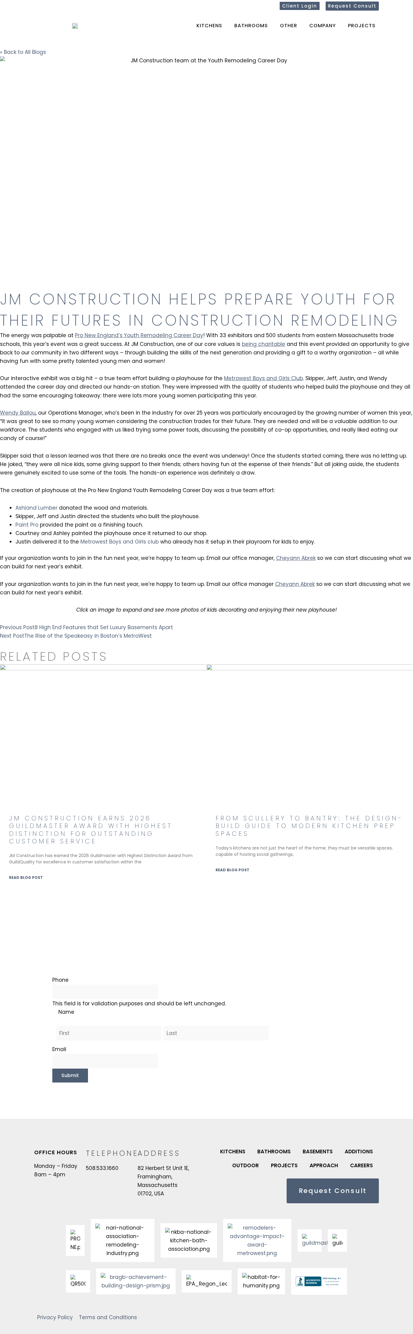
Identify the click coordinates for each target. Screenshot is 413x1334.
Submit (70, 1075)
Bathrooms (251, 25)
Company (322, 25)
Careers (361, 1165)
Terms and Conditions (108, 1317)
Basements (318, 1151)
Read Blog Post (26, 877)
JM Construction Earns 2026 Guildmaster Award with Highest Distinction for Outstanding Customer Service (91, 830)
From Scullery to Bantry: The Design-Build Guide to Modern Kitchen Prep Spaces (309, 826)
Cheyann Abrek (296, 558)
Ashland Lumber (36, 507)
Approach (324, 1165)
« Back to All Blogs (23, 52)
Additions (359, 1151)
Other (288, 25)
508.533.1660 (102, 1168)
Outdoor (245, 1165)
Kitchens (209, 25)
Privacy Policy (55, 1317)
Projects (362, 25)
